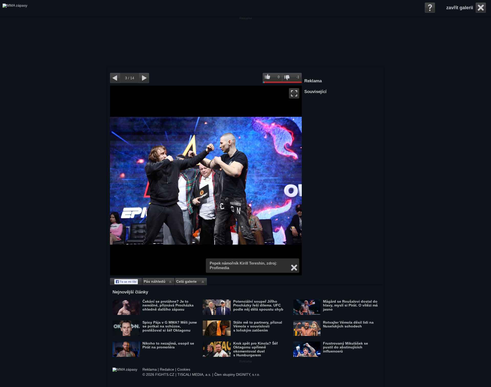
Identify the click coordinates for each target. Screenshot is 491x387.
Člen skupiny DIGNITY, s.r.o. (237, 374)
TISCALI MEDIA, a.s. (194, 374)
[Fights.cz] (15, 8)
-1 (297, 77)
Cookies (183, 369)
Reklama (149, 369)
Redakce (167, 369)
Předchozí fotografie (158, 180)
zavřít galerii (459, 7)
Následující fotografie (254, 180)
